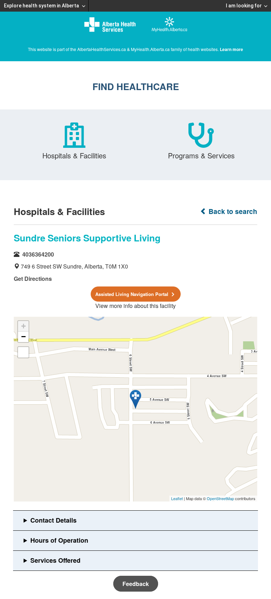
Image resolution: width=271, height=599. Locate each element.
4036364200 (38, 254)
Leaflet (177, 498)
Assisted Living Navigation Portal (132, 294)
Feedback (135, 584)
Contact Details (53, 520)
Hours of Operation (59, 540)
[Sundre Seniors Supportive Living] (135, 399)
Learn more (231, 49)
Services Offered (55, 560)
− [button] (23, 336)
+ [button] (23, 326)
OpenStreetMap (220, 498)
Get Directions (33, 279)
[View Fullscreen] (23, 352)
